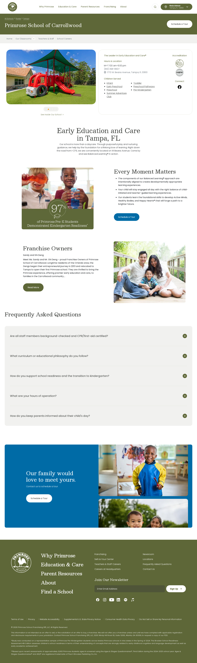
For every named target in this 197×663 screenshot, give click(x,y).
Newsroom (148, 554)
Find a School (57, 591)
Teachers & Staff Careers (107, 564)
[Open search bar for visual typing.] (155, 7)
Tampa (26, 18)
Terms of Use (17, 619)
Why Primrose (58, 555)
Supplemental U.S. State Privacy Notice (82, 619)
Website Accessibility (50, 619)
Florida (18, 18)
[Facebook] (179, 87)
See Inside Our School (51, 114)
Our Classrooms (23, 38)
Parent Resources (61, 573)
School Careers (64, 38)
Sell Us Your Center (104, 559)
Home (9, 38)
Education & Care (62, 564)
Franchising (100, 554)
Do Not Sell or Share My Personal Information (160, 619)
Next (97, 77)
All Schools (9, 18)
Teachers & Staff (46, 38)
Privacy (31, 619)
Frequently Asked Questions (157, 564)
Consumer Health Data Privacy (120, 619)
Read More (33, 287)
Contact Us (149, 569)
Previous (4, 77)
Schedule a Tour (179, 24)
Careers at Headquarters (107, 569)
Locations (148, 559)
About (48, 582)
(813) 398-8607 (112, 68)
